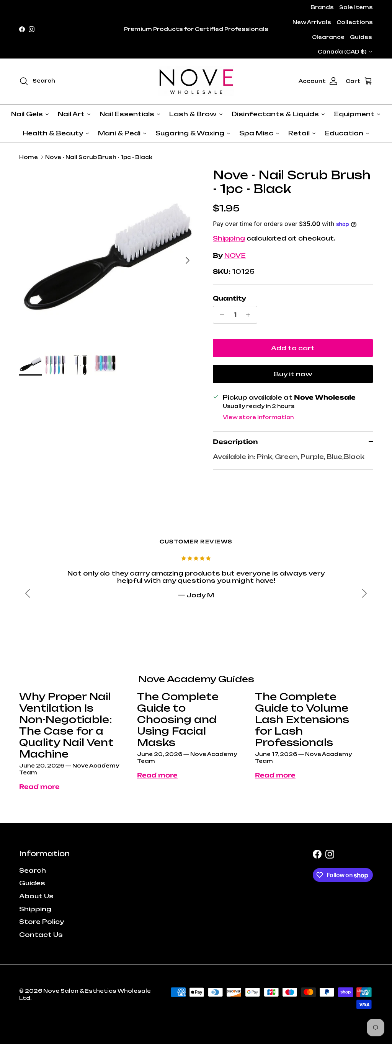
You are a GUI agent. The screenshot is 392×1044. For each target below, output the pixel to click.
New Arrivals (311, 22)
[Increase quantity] (250, 314)
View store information (258, 417)
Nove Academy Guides (196, 679)
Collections (354, 22)
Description (235, 442)
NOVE (235, 255)
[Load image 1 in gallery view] (107, 256)
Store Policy (41, 921)
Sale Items (356, 7)
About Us (36, 896)
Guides (361, 37)
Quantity (229, 298)
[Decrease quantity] (220, 314)
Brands (322, 7)
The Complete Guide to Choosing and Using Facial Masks (178, 719)
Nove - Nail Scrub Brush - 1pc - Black (98, 157)
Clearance (328, 37)
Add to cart (293, 348)
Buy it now (293, 374)
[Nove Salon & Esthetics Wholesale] (196, 81)
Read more (39, 786)
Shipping (229, 238)
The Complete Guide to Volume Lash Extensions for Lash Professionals (302, 719)
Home (28, 157)
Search (32, 870)
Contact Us (41, 934)
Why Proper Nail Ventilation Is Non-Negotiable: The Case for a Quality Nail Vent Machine (66, 725)
